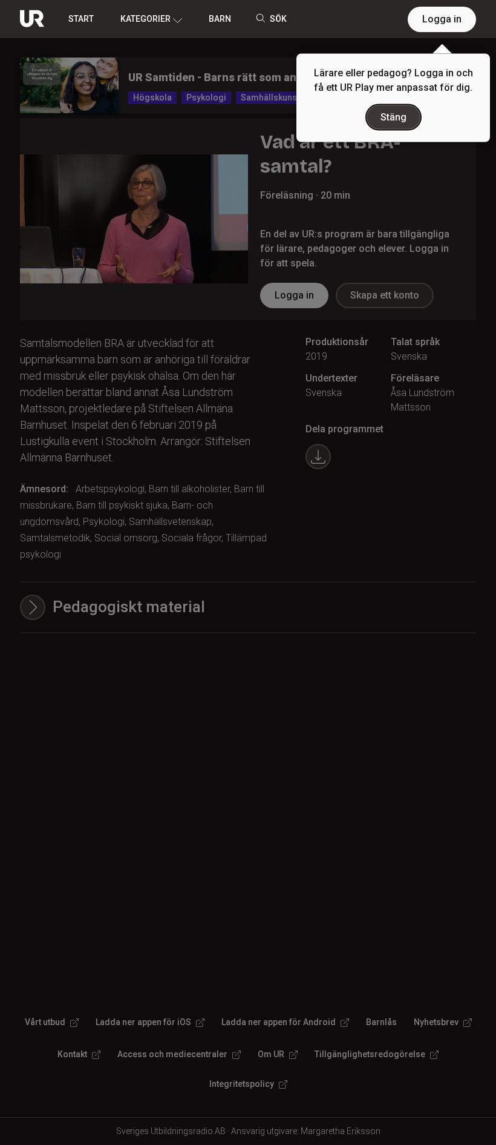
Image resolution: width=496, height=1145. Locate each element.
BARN (220, 19)
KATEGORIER (145, 19)
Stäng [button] (393, 117)
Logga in (442, 19)
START (81, 19)
